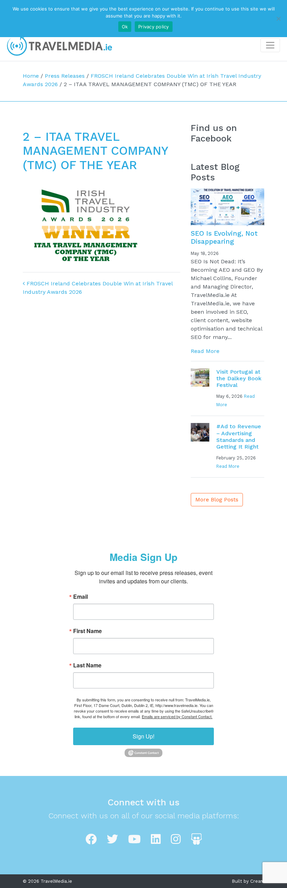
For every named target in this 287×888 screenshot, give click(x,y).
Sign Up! (143, 736)
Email (80, 596)
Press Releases (65, 75)
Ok (125, 26)
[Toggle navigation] (270, 45)
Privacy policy (153, 26)
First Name (87, 631)
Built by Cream (248, 881)
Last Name (87, 665)
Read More (205, 351)
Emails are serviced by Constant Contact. (177, 716)
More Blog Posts (216, 499)
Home (31, 75)
